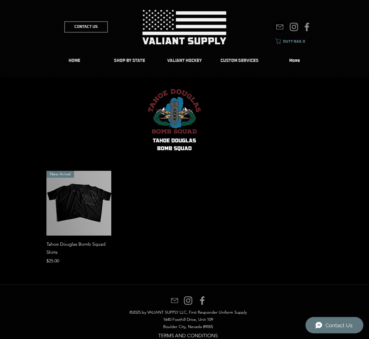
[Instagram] (294, 27)
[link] (292, 41)
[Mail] (279, 27)
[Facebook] (306, 27)
